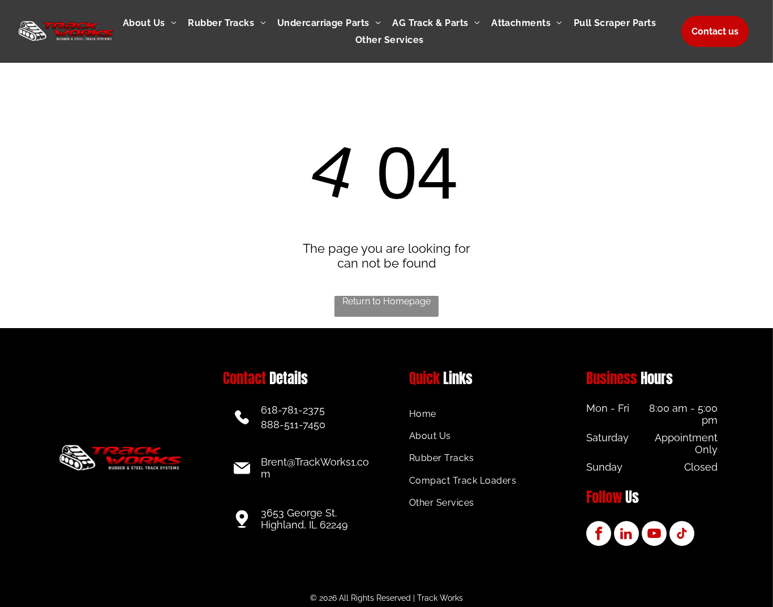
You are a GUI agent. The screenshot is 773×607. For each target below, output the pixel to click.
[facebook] (598, 535)
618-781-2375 (293, 410)
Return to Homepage (386, 301)
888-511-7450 (293, 425)
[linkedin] (626, 535)
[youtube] (654, 535)
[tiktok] (681, 535)
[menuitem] (155, 23)
